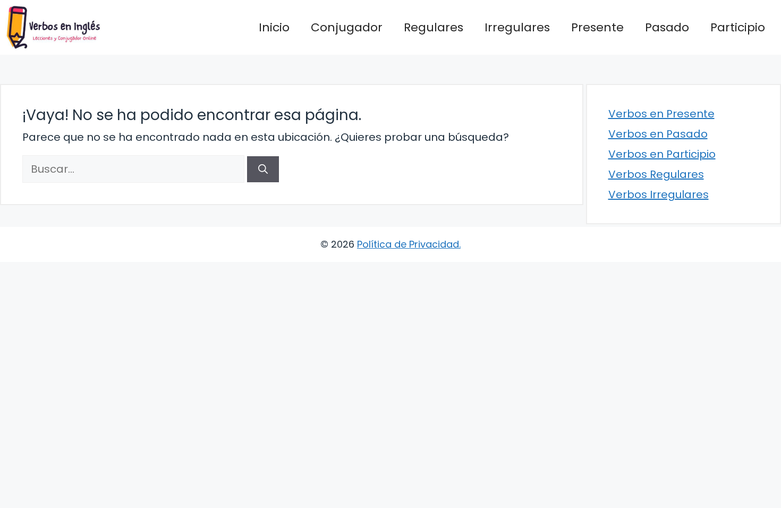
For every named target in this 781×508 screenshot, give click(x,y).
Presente (597, 27)
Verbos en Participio (662, 154)
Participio (737, 27)
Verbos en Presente (661, 113)
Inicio (274, 27)
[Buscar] (263, 169)
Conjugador (347, 27)
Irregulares (517, 27)
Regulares (433, 27)
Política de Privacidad (408, 244)
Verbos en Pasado (658, 133)
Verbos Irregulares (658, 194)
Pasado (667, 27)
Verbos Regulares (656, 174)
